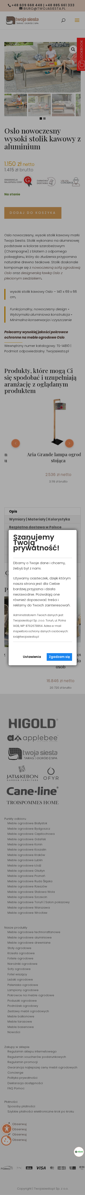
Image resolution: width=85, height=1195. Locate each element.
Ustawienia (32, 657)
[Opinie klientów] (79, 1152)
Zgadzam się (59, 657)
